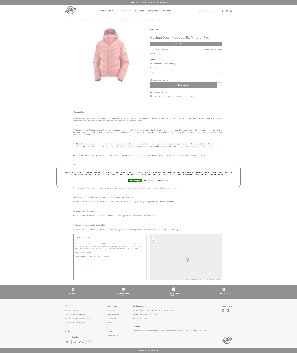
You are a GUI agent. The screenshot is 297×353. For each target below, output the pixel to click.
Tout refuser (148, 181)
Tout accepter (134, 181)
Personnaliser (162, 181)
